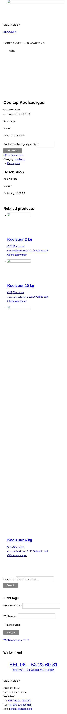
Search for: (9, 579)
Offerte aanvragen (13, 155)
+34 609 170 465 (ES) (20, 704)
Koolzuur (20, 159)
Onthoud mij (14, 625)
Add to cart (12, 150)
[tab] (35, 163)
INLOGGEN (10, 32)
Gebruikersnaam (12, 605)
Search (10, 585)
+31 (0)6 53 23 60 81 (19, 700)
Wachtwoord (10, 616)
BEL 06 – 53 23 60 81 (33, 664)
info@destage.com (21, 709)
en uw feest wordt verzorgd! (33, 669)
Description (13, 163)
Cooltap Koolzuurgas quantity (19, 144)
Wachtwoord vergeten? (16, 640)
